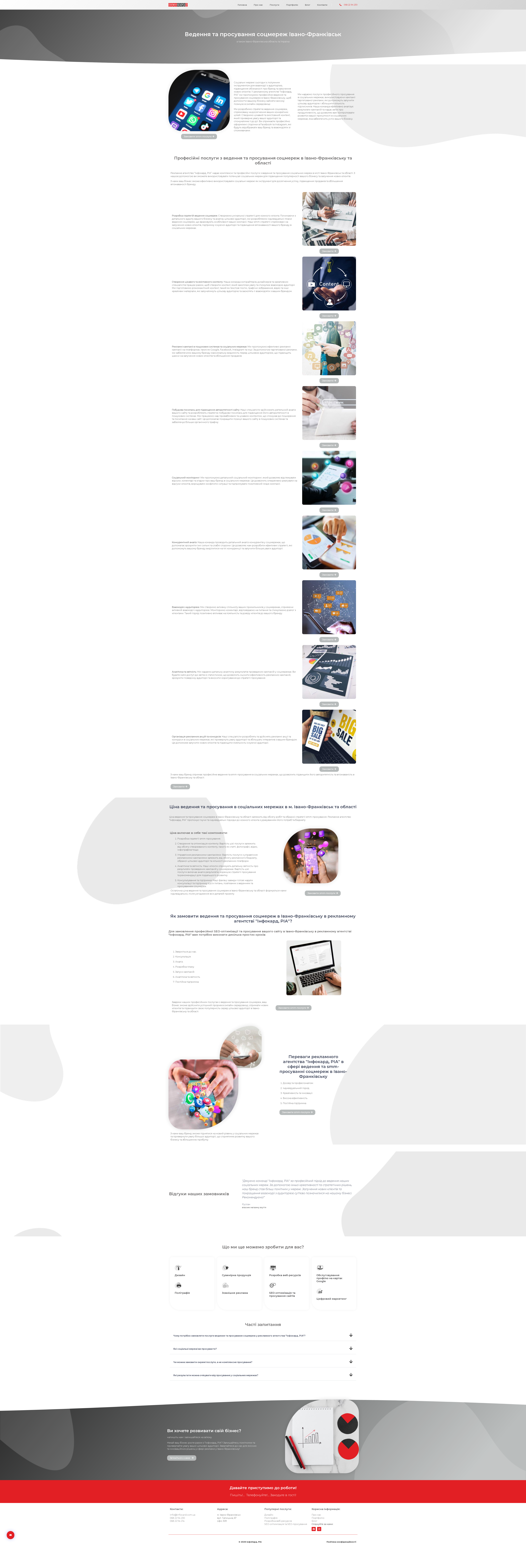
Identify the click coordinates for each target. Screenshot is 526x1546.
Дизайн (180, 1275)
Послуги (274, 5)
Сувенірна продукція (236, 1275)
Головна (242, 5)
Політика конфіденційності (341, 1542)
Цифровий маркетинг (331, 1298)
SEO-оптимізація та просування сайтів (282, 1294)
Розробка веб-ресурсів (285, 1275)
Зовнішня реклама (235, 1292)
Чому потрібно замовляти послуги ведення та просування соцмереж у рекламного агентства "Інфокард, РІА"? (239, 1335)
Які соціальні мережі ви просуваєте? (195, 1349)
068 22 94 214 (177, 1521)
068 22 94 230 (177, 1518)
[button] (263, 1335)
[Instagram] (319, 1529)
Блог (307, 5)
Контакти (322, 5)
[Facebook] (314, 1529)
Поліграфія (182, 1292)
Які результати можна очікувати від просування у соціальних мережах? (215, 1375)
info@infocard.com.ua (182, 1515)
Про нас (258, 5)
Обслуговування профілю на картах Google (329, 1278)
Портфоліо (292, 5)
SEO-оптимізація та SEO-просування (285, 1524)
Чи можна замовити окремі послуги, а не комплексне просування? (212, 1362)
